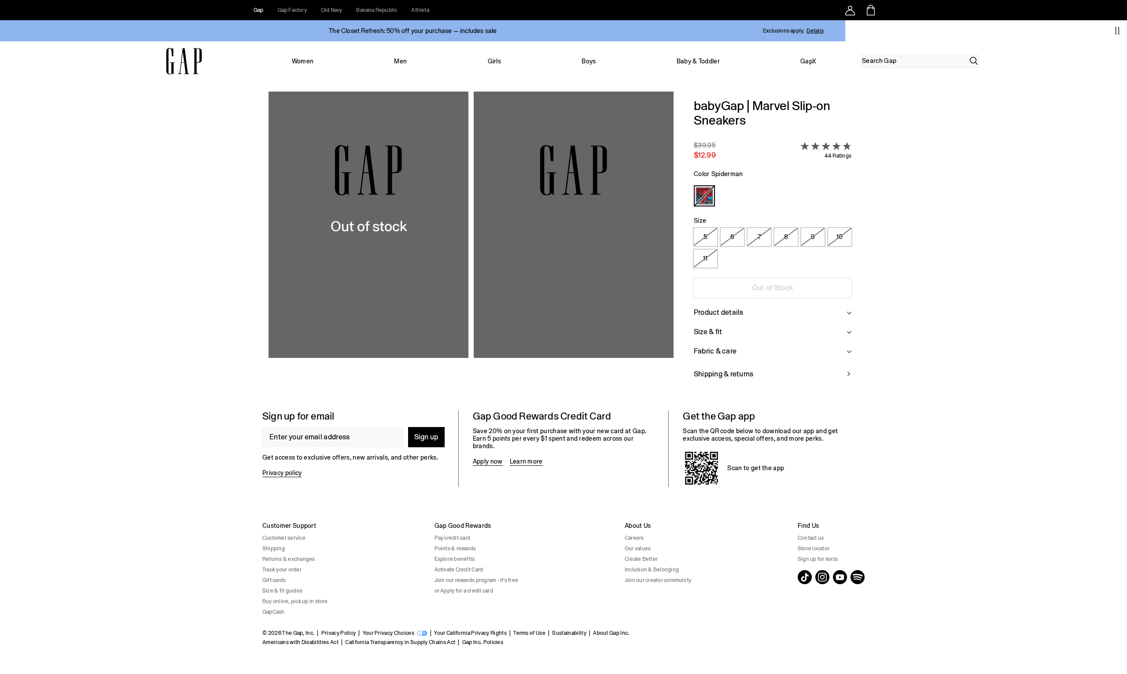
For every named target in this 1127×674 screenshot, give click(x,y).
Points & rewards (455, 548)
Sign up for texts (818, 559)
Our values (638, 548)
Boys (589, 61)
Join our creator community (658, 580)
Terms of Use (529, 633)
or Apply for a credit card (464, 591)
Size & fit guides (282, 591)
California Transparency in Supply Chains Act (400, 642)
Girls (494, 61)
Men (400, 61)
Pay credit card (453, 538)
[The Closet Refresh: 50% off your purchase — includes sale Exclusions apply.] (413, 30)
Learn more (526, 461)
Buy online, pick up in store (295, 601)
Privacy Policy (338, 633)
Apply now (488, 461)
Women (303, 61)
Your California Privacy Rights (470, 633)
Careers (634, 538)
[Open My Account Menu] (850, 10)
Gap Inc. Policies (482, 642)
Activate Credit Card (459, 570)
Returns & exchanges (288, 559)
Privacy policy (282, 472)
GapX (808, 61)
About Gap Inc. (611, 633)
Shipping (273, 548)
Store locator (813, 548)
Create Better (641, 559)
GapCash (273, 612)
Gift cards (274, 580)
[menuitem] (302, 61)
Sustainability (569, 633)
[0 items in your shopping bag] (870, 10)
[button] (471, 244)
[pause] (1117, 30)
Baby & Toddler (698, 61)
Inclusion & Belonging (652, 570)
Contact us (811, 538)
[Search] (974, 60)
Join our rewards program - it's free (477, 580)
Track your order (282, 570)
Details (815, 31)
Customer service (284, 538)
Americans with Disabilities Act (300, 642)
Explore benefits (455, 559)
